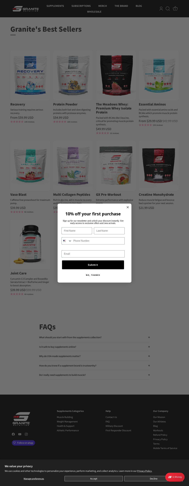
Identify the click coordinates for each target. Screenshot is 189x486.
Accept (93, 478)
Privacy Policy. (144, 470)
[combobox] (67, 240)
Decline (153, 478)
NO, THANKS (93, 275)
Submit (93, 264)
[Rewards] (175, 477)
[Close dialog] (128, 207)
